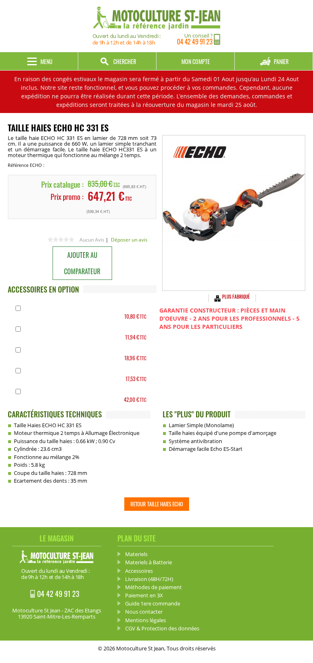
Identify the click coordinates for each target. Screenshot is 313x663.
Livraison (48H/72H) (149, 579)
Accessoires (139, 570)
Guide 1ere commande (152, 603)
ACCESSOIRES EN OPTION (43, 289)
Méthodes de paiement (153, 587)
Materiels (136, 554)
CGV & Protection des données (162, 628)
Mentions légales (145, 620)
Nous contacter (144, 611)
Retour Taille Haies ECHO (156, 504)
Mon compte (195, 61)
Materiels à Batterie (148, 562)
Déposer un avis (129, 239)
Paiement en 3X (144, 595)
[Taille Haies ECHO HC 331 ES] (233, 213)
